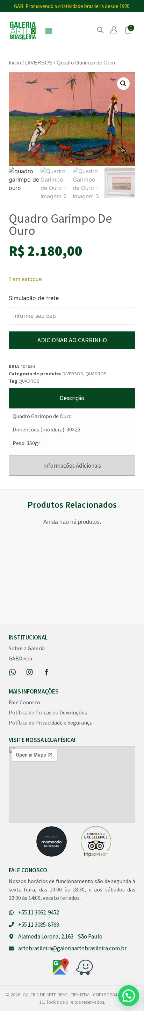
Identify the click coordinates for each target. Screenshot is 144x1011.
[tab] (72, 398)
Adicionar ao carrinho (72, 340)
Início (15, 63)
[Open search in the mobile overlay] (100, 30)
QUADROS (96, 373)
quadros (29, 381)
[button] (49, 31)
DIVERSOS (38, 63)
